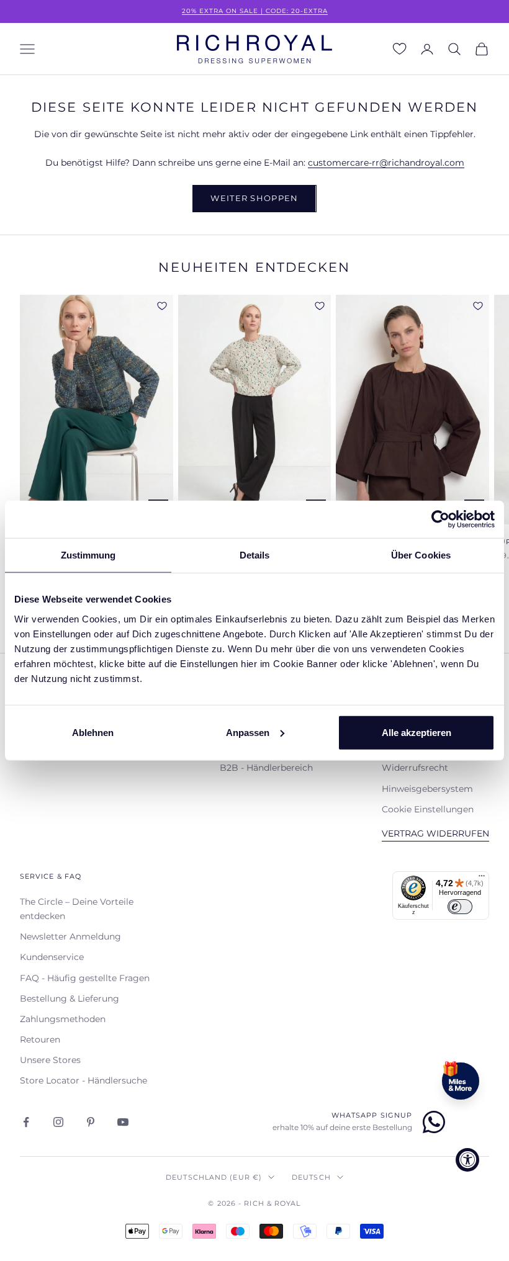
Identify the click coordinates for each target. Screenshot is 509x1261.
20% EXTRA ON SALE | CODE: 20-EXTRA (255, 11)
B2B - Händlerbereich (266, 767)
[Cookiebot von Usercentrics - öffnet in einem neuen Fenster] (440, 519)
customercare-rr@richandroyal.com (386, 162)
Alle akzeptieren (416, 732)
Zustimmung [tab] (88, 555)
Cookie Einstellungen (428, 809)
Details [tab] (255, 555)
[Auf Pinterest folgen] (90, 1122)
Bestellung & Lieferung (69, 998)
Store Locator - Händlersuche (83, 1080)
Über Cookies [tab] (421, 555)
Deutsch (311, 1177)
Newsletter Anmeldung (70, 936)
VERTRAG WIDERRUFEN (435, 833)
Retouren (40, 1039)
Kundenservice (52, 957)
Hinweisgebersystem (427, 788)
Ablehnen (93, 732)
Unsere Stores (50, 1060)
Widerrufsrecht (415, 767)
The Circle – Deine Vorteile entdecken (76, 909)
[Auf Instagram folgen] (58, 1122)
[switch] (460, 906)
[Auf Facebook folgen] (26, 1122)
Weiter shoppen (254, 198)
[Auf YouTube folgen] (123, 1122)
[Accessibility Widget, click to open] (467, 1160)
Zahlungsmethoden (63, 1019)
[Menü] (481, 878)
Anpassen (247, 732)
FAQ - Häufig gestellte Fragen (85, 978)
